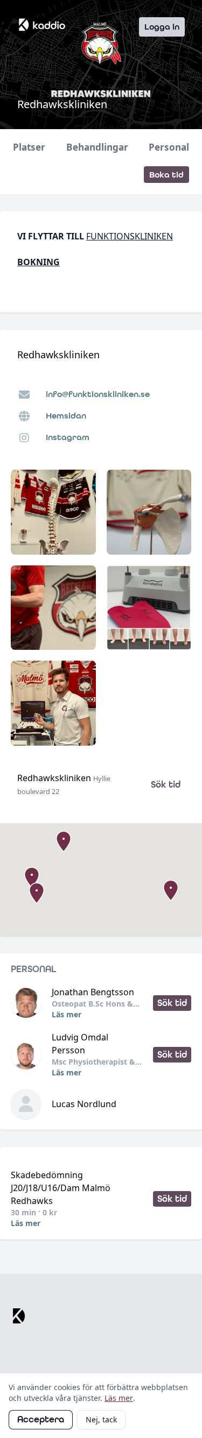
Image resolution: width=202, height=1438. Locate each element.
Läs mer (66, 1014)
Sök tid (165, 784)
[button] (36, 893)
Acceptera (40, 1419)
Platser (29, 147)
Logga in (161, 27)
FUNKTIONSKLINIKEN (129, 236)
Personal (169, 147)
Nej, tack (101, 1419)
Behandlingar (97, 147)
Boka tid (166, 174)
